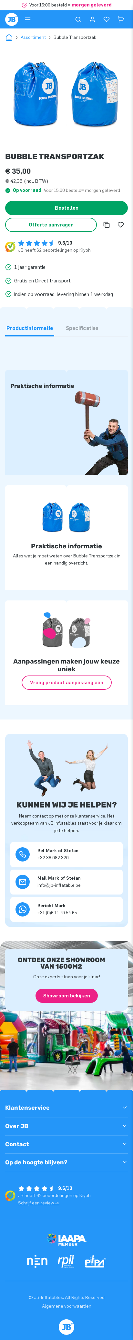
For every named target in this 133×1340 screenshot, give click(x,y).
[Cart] (121, 19)
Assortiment (33, 37)
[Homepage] (11, 19)
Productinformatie (29, 328)
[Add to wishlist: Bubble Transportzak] (121, 225)
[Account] (92, 19)
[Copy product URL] (106, 225)
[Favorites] (106, 19)
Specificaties (82, 328)
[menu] (28, 19)
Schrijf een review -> (38, 1203)
